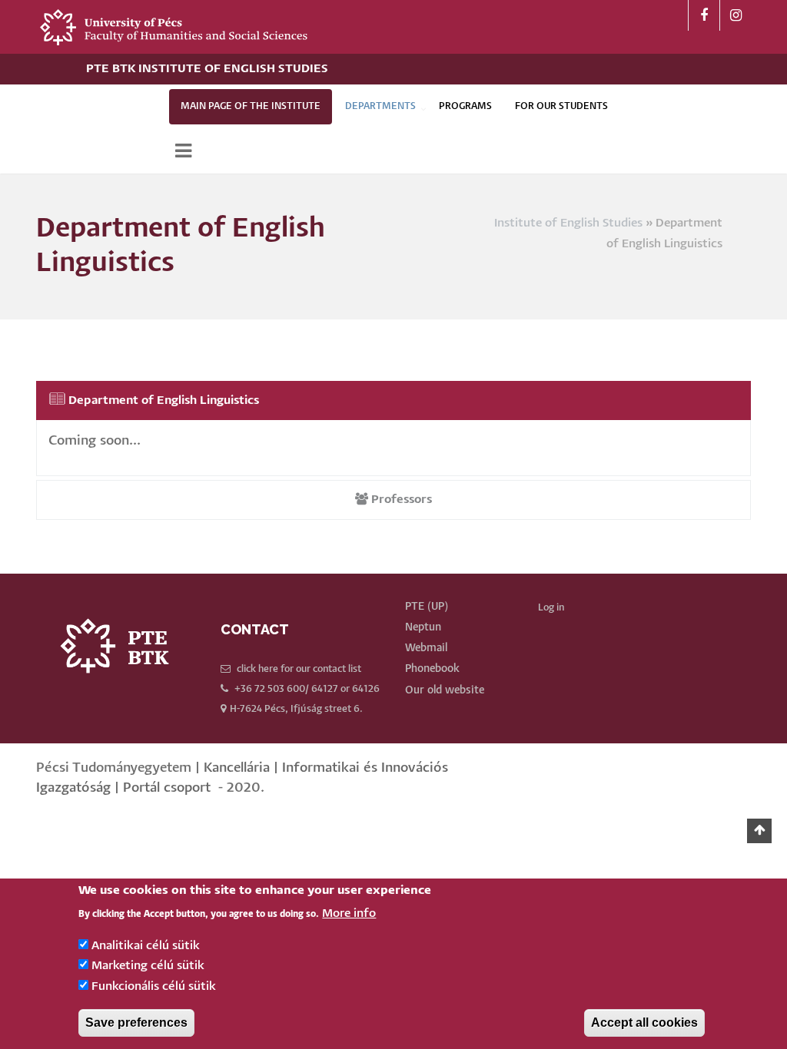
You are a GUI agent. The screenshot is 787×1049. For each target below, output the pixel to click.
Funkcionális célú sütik (153, 986)
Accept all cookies (644, 1022)
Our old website (444, 690)
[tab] (393, 400)
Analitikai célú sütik (145, 945)
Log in (551, 608)
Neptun (423, 627)
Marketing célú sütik (147, 965)
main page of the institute (250, 106)
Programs (465, 106)
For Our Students (561, 106)
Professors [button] (400, 499)
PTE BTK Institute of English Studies (207, 68)
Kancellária (237, 768)
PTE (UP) (426, 606)
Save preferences (136, 1022)
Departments (380, 106)
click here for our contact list (299, 669)
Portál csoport (167, 788)
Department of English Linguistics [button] (162, 400)
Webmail (426, 648)
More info (349, 913)
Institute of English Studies (568, 223)
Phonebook (432, 668)
